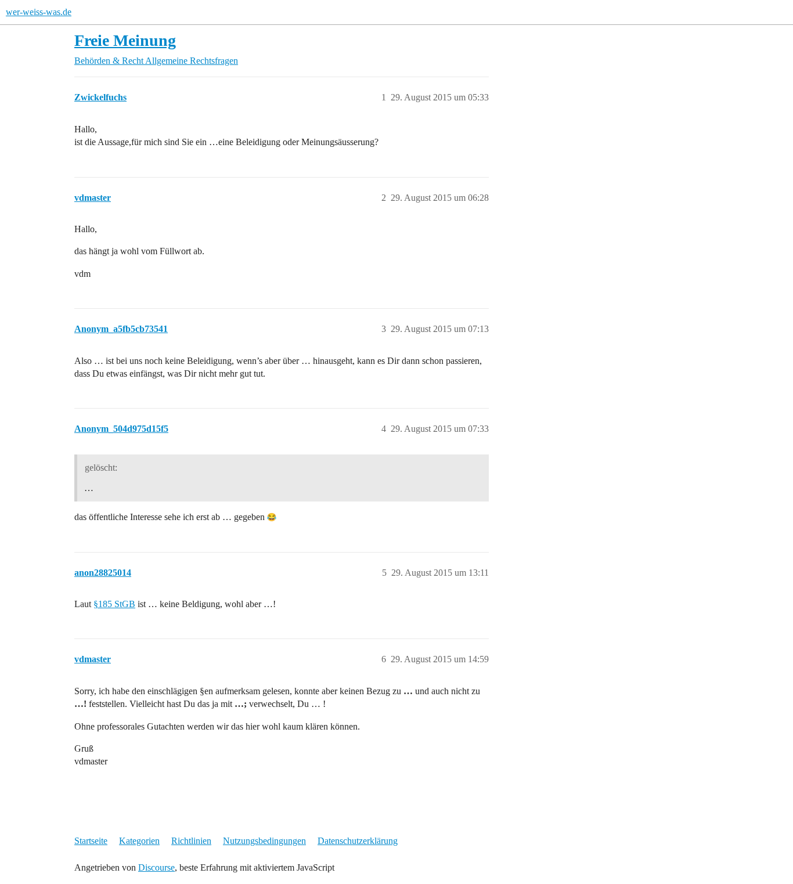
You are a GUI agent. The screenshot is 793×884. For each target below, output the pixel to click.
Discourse (156, 867)
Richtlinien (191, 841)
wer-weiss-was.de (38, 12)
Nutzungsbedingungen (264, 841)
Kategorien (139, 841)
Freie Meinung (125, 40)
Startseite (90, 841)
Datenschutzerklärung (358, 841)
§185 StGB (114, 604)
